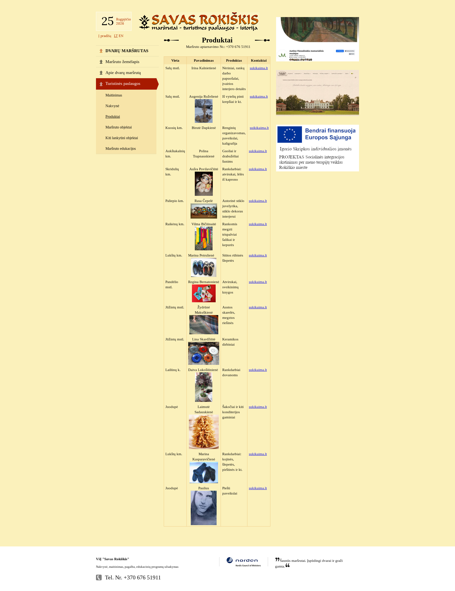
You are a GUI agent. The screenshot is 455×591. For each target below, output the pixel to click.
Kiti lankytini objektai (121, 138)
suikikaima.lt (259, 128)
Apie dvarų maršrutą (123, 72)
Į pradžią (105, 36)
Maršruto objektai (118, 127)
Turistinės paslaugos (122, 83)
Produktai (112, 117)
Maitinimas (113, 95)
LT (116, 36)
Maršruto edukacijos (120, 149)
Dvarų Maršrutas (126, 50)
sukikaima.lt (259, 68)
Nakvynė (112, 106)
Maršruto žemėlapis (122, 61)
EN (121, 36)
